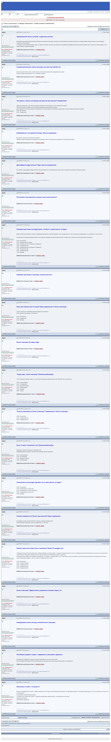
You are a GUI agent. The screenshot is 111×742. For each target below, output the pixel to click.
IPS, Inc (60, 738)
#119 (108, 650)
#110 (108, 337)
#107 (108, 224)
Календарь (90, 11)
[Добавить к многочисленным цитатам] (96, 60)
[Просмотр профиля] (6, 71)
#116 (108, 543)
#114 (108, 477)
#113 (108, 440)
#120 (108, 682)
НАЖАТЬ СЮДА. (35, 56)
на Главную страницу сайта (8, 11)
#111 (108, 369)
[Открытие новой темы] (105, 26)
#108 (108, 270)
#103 (108, 96)
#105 (108, 160)
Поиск (103, 11)
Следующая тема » (105, 717)
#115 (108, 511)
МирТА (3, 32)
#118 (108, 618)
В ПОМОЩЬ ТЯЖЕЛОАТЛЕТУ (25, 23)
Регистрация (61, 19)
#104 (108, 128)
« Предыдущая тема (75, 717)
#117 (108, 585)
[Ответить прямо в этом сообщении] (103, 60)
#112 (108, 408)
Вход (57, 19)
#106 (108, 192)
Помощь (107, 11)
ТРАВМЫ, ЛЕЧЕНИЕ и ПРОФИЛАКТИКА (44, 23)
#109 (108, 302)
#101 (108, 32)
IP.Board (53, 738)
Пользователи (97, 11)
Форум (49, 738)
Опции (102, 29)
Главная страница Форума (10, 23)
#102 (108, 64)
